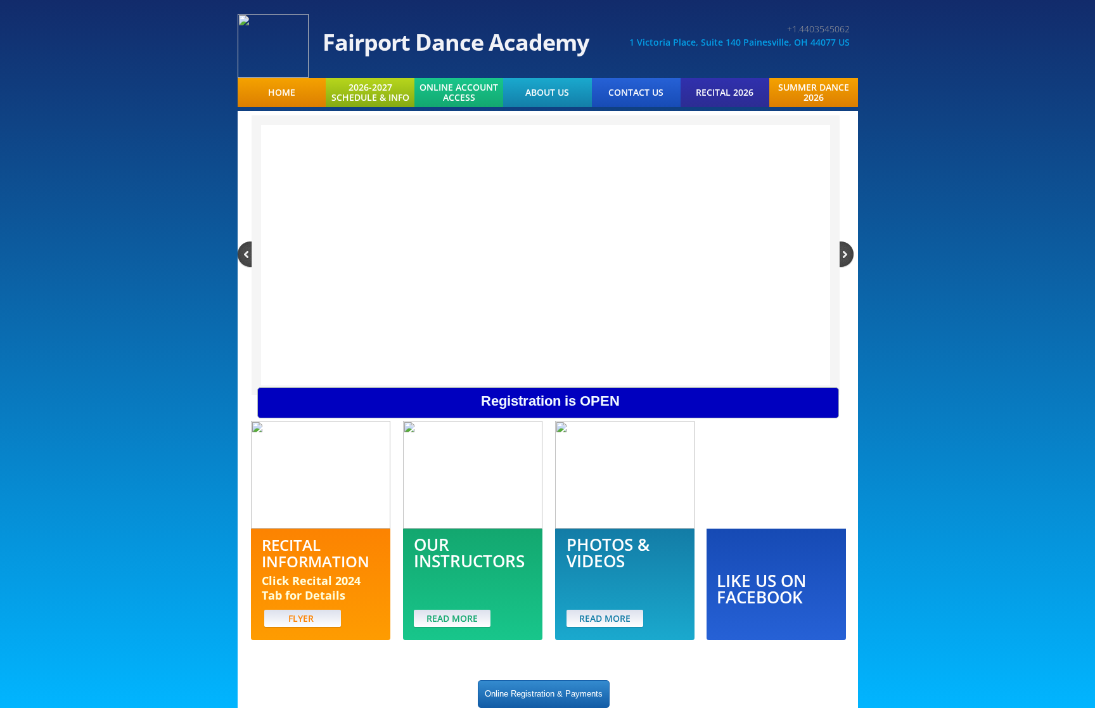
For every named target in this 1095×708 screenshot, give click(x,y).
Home (281, 92)
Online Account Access (458, 92)
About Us (547, 92)
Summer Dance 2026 (813, 92)
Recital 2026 (724, 92)
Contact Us (635, 92)
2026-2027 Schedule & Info (370, 92)
